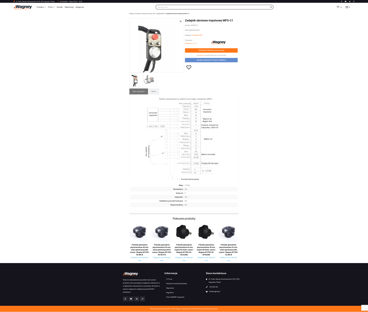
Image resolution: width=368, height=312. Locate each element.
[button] (180, 21)
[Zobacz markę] (218, 42)
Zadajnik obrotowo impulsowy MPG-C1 (178, 13)
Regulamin (170, 293)
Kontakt (60, 7)
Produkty (40, 7)
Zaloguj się (79, 7)
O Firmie (169, 279)
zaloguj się (202, 55)
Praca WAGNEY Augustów (175, 297)
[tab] (138, 91)
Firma (50, 7)
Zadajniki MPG (160, 13)
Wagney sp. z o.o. (191, 43)
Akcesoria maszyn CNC (148, 13)
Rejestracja (69, 7)
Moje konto (170, 288)
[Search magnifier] (271, 7)
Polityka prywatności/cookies (176, 284)
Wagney (131, 13)
